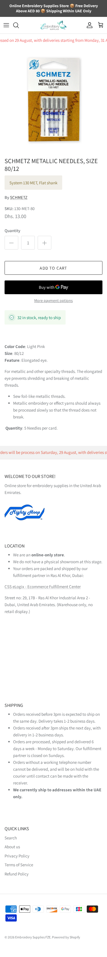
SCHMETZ (18, 197)
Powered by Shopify (66, 937)
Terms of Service (19, 864)
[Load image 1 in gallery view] (53, 100)
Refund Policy (17, 874)
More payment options (53, 300)
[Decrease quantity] (11, 243)
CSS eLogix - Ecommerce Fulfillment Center (43, 586)
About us (12, 846)
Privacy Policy (17, 856)
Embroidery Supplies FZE (33, 937)
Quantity (12, 230)
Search (11, 838)
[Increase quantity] (44, 243)
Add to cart (53, 268)
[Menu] (6, 25)
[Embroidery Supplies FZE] (53, 25)
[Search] (19, 25)
